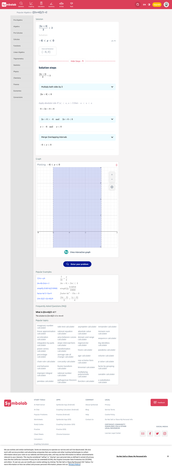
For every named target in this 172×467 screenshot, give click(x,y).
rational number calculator (65, 374)
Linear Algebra (18, 52)
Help (87, 414)
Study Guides (39, 424)
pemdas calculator (45, 381)
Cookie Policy (110, 414)
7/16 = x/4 (41, 278)
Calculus (16, 39)
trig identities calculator (104, 344)
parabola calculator (106, 350)
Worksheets (38, 419)
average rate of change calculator (65, 356)
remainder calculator (107, 327)
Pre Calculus (18, 33)
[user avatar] (166, 4)
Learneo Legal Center (113, 433)
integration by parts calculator (45, 344)
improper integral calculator (44, 374)
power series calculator (43, 350)
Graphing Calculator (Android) (67, 410)
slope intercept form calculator (66, 344)
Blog (87, 410)
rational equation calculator (65, 332)
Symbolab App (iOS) (63, 419)
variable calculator (106, 374)
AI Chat (36, 410)
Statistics (16, 65)
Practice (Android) (63, 414)
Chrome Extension (63, 434)
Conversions (18, 97)
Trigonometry (18, 58)
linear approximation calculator (46, 332)
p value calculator (106, 361)
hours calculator (85, 350)
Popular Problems (40, 414)
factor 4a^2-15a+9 (44, 293)
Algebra (16, 26)
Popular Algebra (24, 12)
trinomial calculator (86, 367)
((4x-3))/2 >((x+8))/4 (45, 298)
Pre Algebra (17, 20)
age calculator (84, 356)
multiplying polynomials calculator (83, 374)
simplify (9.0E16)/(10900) (47, 288)
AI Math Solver (39, 405)
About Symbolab (91, 405)
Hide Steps (75, 61)
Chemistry (17, 78)
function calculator (86, 381)
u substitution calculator (104, 381)
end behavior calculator (43, 367)
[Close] (168, 456)
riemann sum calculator (104, 332)
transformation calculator (64, 350)
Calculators (38, 439)
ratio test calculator (66, 327)
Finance (16, 84)
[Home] (15, 403)
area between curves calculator (67, 338)
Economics (17, 91)
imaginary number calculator (45, 326)
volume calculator (106, 356)
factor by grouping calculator (106, 367)
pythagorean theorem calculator (67, 381)
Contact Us (89, 419)
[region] (86, 456)
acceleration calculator (42, 338)
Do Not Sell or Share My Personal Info (119, 419)
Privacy (107, 405)
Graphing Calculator (41, 444)
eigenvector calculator (83, 344)
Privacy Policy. (74, 464)
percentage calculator (42, 356)
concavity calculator (66, 361)
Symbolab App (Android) (65, 405)
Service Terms (110, 410)
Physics (16, 71)
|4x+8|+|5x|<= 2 (43, 283)
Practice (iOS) (61, 429)
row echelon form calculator (85, 361)
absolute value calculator (84, 332)
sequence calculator (107, 338)
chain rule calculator (46, 361)
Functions (17, 46)
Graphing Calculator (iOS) (65, 424)
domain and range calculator (86, 338)
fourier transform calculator (65, 367)
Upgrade (157, 5)
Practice (37, 429)
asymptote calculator (87, 327)
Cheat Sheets (39, 434)
